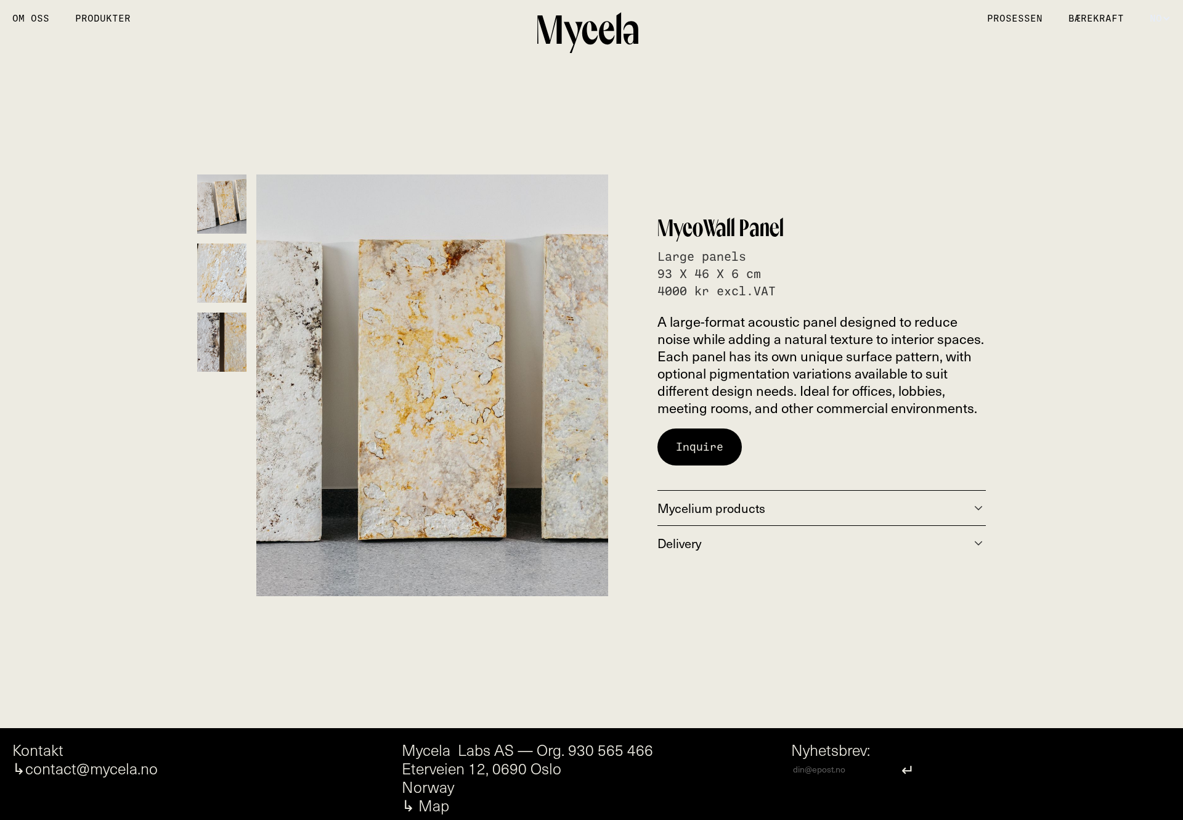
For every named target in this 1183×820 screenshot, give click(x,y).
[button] (1160, 18)
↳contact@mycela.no (85, 768)
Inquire (699, 447)
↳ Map (425, 805)
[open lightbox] (432, 385)
